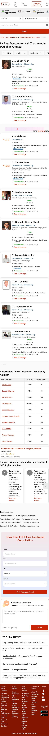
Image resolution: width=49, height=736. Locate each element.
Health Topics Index (24, 713)
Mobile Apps (33, 699)
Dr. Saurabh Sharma (22, 96)
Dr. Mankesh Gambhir (23, 255)
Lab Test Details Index (24, 727)
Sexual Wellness (4, 709)
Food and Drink (4, 717)
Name (5, 549)
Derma (15, 37)
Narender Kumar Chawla (10, 416)
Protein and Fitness (4, 701)
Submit (39, 628)
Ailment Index (24, 722)
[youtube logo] (43, 701)
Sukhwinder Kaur (8, 410)
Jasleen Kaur (6, 385)
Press (33, 714)
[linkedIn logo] (43, 698)
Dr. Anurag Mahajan (22, 306)
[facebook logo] (43, 691)
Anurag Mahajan (8, 435)
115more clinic (18, 149)
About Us (34, 692)
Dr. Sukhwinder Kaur (22, 192)
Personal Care (4, 721)
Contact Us (35, 694)
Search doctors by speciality (15, 707)
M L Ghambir (6, 429)
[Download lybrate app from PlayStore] (44, 712)
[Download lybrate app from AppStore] (44, 715)
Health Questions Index (25, 701)
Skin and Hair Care (4, 705)
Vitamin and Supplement (5, 697)
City (4, 569)
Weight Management (5, 713)
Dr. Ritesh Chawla (21, 331)
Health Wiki (25, 694)
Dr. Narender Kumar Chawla (26, 222)
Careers (34, 696)
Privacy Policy (33, 707)
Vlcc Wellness (19, 136)
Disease (5, 579)
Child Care (4, 724)
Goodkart (4, 694)
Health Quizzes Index (24, 707)
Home (2, 37)
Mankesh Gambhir (8, 422)
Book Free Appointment (37, 4)
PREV (5, 364)
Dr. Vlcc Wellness (20, 162)
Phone (5, 559)
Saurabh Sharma (8, 391)
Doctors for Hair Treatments (29, 37)
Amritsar (9, 37)
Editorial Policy (34, 711)
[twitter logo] (43, 694)
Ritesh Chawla (7, 441)
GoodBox (4, 726)
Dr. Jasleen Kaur (20, 60)
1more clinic (17, 79)
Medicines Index (25, 718)
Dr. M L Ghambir (20, 281)
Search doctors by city (15, 694)
